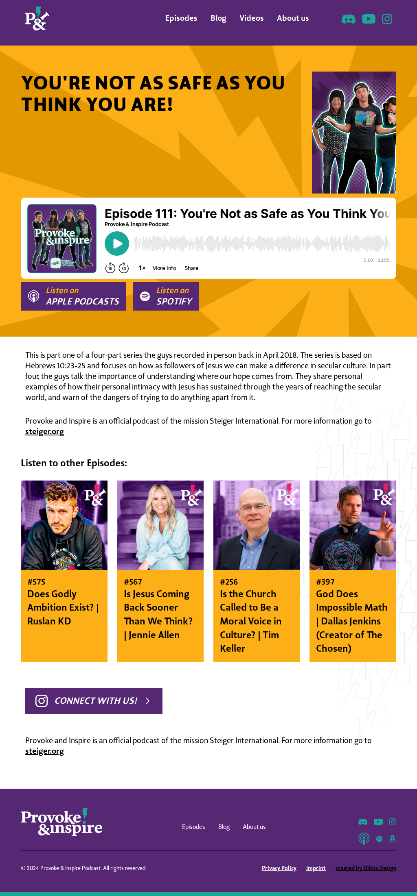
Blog (218, 18)
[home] (37, 18)
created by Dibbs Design (366, 868)
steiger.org (44, 431)
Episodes (181, 18)
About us (293, 18)
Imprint (316, 868)
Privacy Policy (279, 868)
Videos (251, 18)
